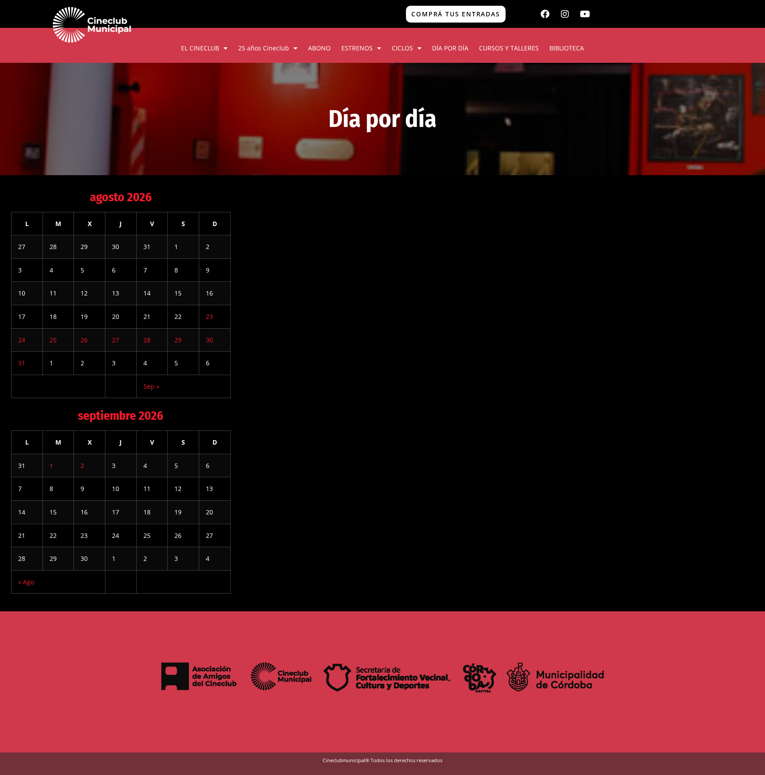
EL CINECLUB (200, 48)
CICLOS (402, 48)
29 (178, 340)
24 (21, 340)
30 (209, 340)
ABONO (319, 48)
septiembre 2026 (120, 415)
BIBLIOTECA (566, 48)
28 (147, 340)
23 (209, 316)
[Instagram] (565, 14)
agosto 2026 (121, 197)
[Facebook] (545, 14)
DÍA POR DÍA (450, 48)
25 (53, 340)
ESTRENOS (357, 48)
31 (21, 363)
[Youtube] (585, 14)
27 (115, 340)
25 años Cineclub (263, 48)
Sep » (151, 386)
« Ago (26, 582)
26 (84, 340)
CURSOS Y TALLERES (509, 48)
